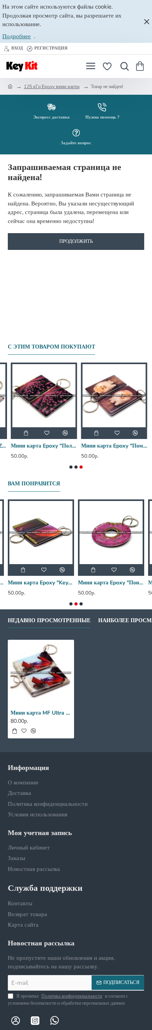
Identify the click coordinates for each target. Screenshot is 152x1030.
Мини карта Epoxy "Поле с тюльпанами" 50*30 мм (41, 446)
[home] (10, 86)
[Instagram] (35, 1020)
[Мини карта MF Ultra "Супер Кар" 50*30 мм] (41, 672)
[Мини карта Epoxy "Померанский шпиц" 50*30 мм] (111, 395)
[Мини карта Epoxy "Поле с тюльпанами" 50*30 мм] (40, 395)
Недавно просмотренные (49, 620)
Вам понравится (34, 483)
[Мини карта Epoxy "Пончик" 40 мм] (111, 532)
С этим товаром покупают (51, 346)
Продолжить (76, 241)
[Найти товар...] (123, 66)
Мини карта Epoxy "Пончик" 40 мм (111, 582)
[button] (23, 433)
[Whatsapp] (54, 1020)
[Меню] (90, 66)
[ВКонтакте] (15, 1020)
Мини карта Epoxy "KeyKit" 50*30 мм (41, 582)
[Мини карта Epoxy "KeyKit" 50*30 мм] (40, 532)
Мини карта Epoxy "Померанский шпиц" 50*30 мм (111, 446)
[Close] (146, 21)
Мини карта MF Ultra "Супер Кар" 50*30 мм (41, 713)
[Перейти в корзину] (141, 66)
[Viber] (74, 1020)
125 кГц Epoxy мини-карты (52, 86)
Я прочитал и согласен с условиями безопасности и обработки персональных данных (68, 999)
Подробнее (16, 36)
